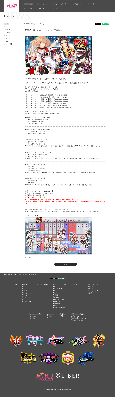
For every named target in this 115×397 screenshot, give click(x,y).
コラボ (90, 293)
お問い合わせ (75, 316)
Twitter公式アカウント (78, 320)
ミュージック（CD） (35, 314)
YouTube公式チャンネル (78, 318)
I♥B (55, 291)
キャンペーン (92, 286)
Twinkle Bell (58, 289)
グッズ (25, 299)
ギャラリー (62, 314)
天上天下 (57, 295)
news (25, 289)
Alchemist (57, 303)
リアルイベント (92, 289)
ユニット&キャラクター (60, 284)
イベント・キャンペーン (93, 284)
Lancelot (57, 297)
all (24, 286)
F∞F (55, 286)
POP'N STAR (58, 301)
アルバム (33, 316)
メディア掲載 (27, 301)
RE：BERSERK (59, 299)
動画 (62, 316)
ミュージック (27, 297)
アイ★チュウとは (42, 284)
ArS (55, 293)
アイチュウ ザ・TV (93, 291)
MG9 (55, 305)
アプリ (25, 291)
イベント (26, 295)
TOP (5, 274)
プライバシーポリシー (78, 314)
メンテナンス (27, 293)
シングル (33, 318)
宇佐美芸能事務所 (59, 307)
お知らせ (10, 274)
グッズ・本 (50, 314)
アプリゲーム (77, 284)
